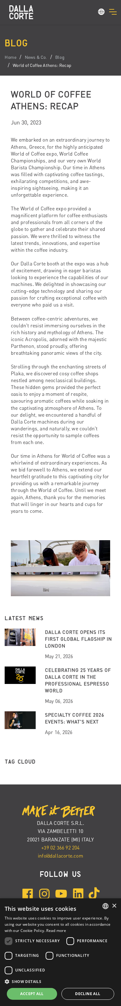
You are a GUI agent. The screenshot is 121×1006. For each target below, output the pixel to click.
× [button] (114, 906)
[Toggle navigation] (112, 12)
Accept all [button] (31, 993)
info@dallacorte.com (60, 856)
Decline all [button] (87, 993)
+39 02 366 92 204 (60, 848)
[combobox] (105, 906)
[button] (101, 13)
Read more (56, 930)
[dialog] (60, 952)
